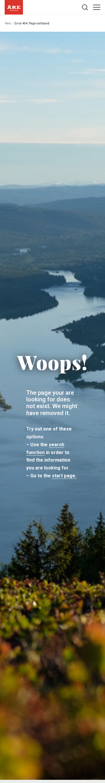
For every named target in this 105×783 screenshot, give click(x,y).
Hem (8, 23)
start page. (64, 476)
